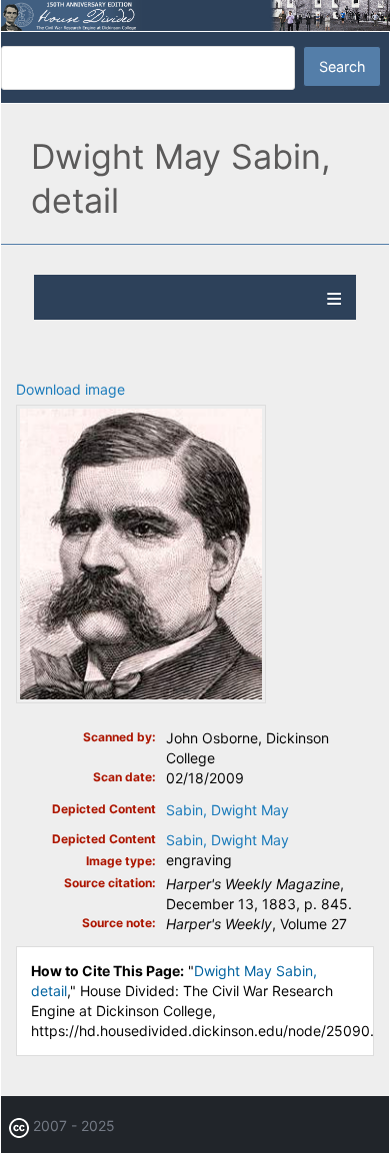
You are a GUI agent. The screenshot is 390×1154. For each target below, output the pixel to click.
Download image (70, 389)
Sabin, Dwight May (227, 809)
